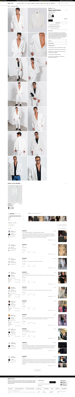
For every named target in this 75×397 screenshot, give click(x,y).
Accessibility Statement (51, 392)
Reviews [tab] (10, 223)
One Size (50, 20)
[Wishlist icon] (62, 3)
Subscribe (52, 382)
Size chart (65, 18)
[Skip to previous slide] (64, 183)
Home (9, 6)
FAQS (52, 388)
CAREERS (57, 388)
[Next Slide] (66, 218)
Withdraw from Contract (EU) (61, 392)
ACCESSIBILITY (64, 388)
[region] (47, 218)
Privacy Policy (39, 392)
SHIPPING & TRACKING (30, 388)
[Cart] (66, 3)
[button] (51, 8)
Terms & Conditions (44, 392)
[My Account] (65, 3)
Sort (59, 228)
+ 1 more (65, 366)
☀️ (44, 0)
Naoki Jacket (13, 276)
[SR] (60, 3)
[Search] (63, 3)
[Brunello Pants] (15, 194)
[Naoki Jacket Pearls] (52, 16)
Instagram (46, 388)
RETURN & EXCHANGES (19, 388)
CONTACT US (39, 388)
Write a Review (63, 225)
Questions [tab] (14, 223)
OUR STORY (10, 388)
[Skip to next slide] (66, 183)
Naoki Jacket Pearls (14, 6)
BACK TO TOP (37, 376)
